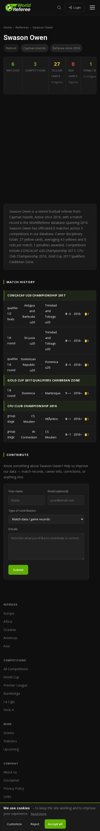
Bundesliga (11, 693)
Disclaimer (11, 780)
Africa (7, 621)
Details (13, 529)
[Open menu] (92, 7)
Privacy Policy (13, 788)
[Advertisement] (50, 149)
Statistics (10, 741)
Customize (14, 824)
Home (7, 27)
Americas (10, 638)
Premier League (15, 685)
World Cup (11, 677)
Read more (39, 814)
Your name (15, 491)
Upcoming (11, 749)
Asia (6, 646)
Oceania (9, 629)
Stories (8, 733)
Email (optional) (58, 491)
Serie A (8, 710)
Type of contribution (22, 511)
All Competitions (15, 669)
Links (7, 796)
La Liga (8, 701)
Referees (22, 27)
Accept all (55, 824)
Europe (8, 613)
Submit (18, 570)
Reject (35, 824)
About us (10, 772)
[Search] (59, 7)
